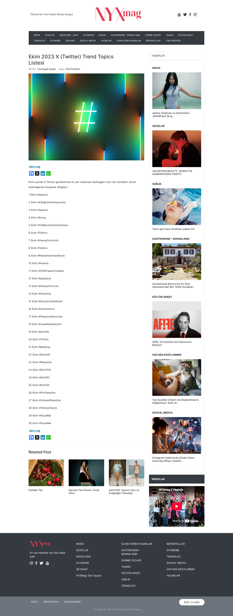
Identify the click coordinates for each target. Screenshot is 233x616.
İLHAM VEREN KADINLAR (128, 41)
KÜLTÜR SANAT (185, 35)
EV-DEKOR (88, 35)
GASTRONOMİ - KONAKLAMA (125, 35)
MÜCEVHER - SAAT (69, 35)
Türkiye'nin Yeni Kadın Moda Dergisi (51, 14)
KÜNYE (34, 602)
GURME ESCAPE (153, 35)
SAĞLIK (102, 35)
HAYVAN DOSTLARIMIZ (181, 569)
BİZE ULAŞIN (192, 602)
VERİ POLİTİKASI (51, 602)
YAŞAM (169, 35)
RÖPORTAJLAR (153, 41)
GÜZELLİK (50, 35)
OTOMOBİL (55, 41)
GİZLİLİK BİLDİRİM (72, 602)
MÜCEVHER (83, 556)
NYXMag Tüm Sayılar (88, 575)
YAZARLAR (106, 41)
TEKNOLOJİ (39, 41)
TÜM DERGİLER (173, 41)
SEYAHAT (70, 41)
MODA (37, 35)
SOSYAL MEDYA (88, 41)
